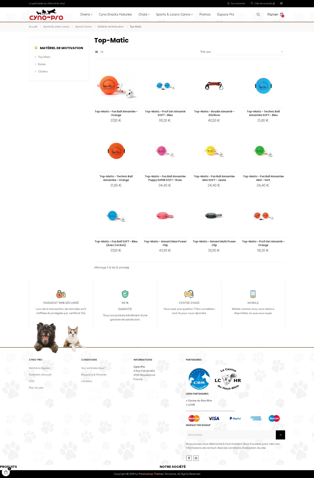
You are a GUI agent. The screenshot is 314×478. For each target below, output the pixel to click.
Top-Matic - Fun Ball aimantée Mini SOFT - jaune (214, 178)
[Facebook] (189, 458)
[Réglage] (281, 3)
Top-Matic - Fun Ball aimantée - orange (116, 113)
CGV (31, 381)
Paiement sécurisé (40, 374)
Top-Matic (44, 57)
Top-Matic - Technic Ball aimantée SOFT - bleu (263, 113)
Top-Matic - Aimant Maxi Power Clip (165, 243)
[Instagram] (196, 458)
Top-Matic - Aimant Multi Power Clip (214, 243)
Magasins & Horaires (93, 374)
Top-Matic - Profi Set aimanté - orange (263, 243)
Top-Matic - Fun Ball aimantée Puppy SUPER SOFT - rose (165, 178)
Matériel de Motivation (61, 48)
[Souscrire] (280, 434)
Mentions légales (39, 368)
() (264, 3)
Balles (42, 64)
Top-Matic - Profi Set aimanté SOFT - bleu (165, 113)
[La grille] (96, 52)
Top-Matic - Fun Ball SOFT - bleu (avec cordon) (116, 243)
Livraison (86, 381)
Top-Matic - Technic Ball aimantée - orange (116, 178)
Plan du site (36, 388)
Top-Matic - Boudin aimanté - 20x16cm (214, 113)
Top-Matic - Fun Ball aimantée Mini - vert (263, 178)
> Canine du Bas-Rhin (199, 400)
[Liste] (102, 52)
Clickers (43, 71)
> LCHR (190, 405)
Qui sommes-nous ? (93, 368)
